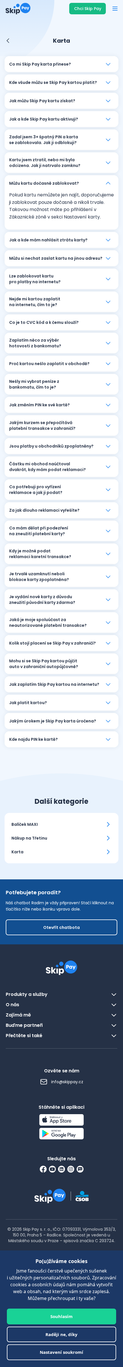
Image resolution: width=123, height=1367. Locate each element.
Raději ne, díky (61, 1334)
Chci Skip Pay (87, 8)
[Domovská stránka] (16, 8)
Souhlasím (61, 1316)
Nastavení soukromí (61, 1352)
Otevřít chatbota (61, 927)
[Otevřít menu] (115, 8)
